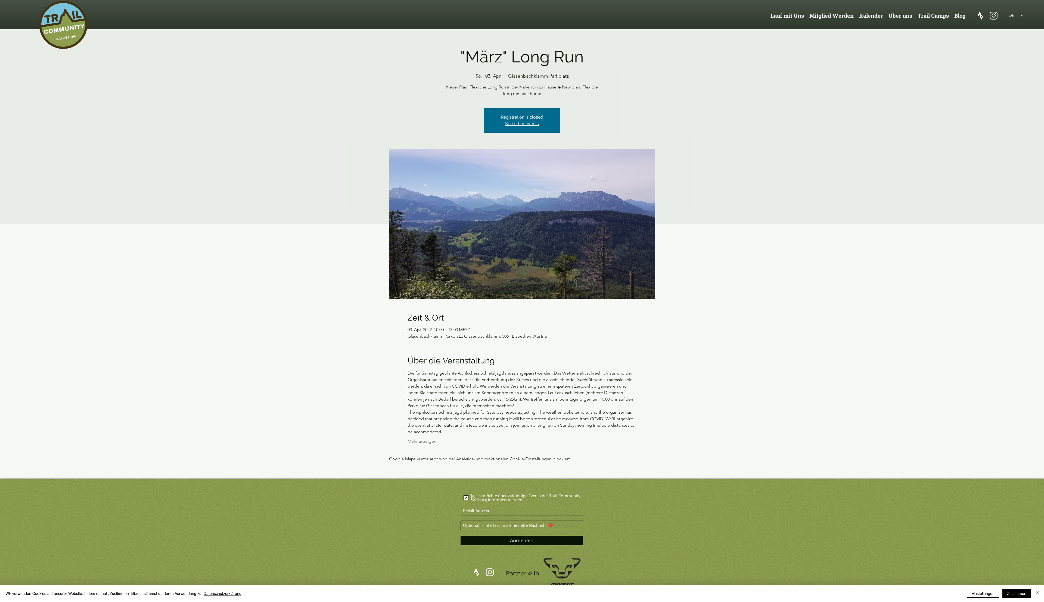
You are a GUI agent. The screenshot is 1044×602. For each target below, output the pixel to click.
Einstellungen (983, 593)
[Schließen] (1037, 593)
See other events (522, 123)
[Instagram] (993, 15)
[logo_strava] (980, 15)
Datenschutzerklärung (222, 593)
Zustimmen (1016, 593)
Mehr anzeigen (422, 441)
